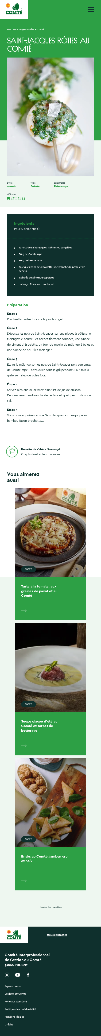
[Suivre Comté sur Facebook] (28, 975)
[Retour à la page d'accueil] (14, 9)
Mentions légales (14, 1017)
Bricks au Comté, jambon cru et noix (44, 858)
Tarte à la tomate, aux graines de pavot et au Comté (39, 591)
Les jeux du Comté (15, 994)
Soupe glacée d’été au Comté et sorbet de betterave (39, 726)
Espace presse (13, 986)
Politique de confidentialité (20, 1009)
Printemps (61, 186)
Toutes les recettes (50, 906)
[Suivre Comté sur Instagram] (7, 975)
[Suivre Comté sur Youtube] (17, 975)
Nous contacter (57, 935)
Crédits (9, 1024)
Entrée (35, 186)
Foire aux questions (16, 1001)
